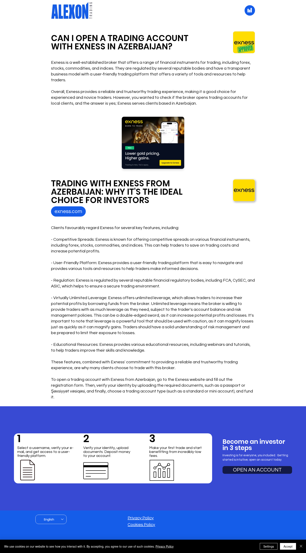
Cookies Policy (141, 525)
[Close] (301, 546)
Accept (288, 546)
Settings (268, 546)
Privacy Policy (141, 518)
